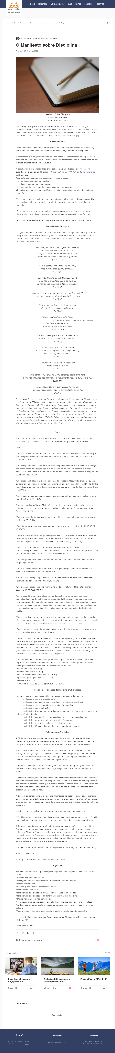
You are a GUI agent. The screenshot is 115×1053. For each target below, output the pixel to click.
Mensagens (34, 23)
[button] (107, 23)
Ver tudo (107, 953)
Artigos (22, 23)
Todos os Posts (10, 23)
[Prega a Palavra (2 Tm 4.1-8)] (94, 966)
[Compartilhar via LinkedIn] (28, 933)
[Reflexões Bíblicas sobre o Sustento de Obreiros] (57, 966)
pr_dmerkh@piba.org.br (57, 1041)
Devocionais (46, 23)
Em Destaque (60, 23)
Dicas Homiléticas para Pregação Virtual (19, 980)
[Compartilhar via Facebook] (17, 933)
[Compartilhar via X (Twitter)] (22, 933)
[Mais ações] (97, 38)
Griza (27, 1042)
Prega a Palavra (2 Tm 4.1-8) (93, 979)
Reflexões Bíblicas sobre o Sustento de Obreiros (57, 980)
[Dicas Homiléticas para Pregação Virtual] (21, 966)
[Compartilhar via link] (33, 933)
